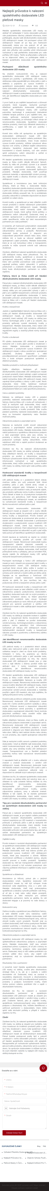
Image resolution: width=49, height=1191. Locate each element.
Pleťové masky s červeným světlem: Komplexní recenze (14, 1163)
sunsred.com (27, 1185)
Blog (38, 1146)
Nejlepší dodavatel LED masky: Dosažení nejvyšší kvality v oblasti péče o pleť (37, 1153)
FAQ (44, 1146)
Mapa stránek (39, 1185)
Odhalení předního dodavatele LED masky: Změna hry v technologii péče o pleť (20, 1152)
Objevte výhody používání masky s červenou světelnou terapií (37, 1158)
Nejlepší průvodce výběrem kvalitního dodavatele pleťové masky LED (14, 1158)
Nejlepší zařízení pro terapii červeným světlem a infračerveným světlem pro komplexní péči (37, 1163)
